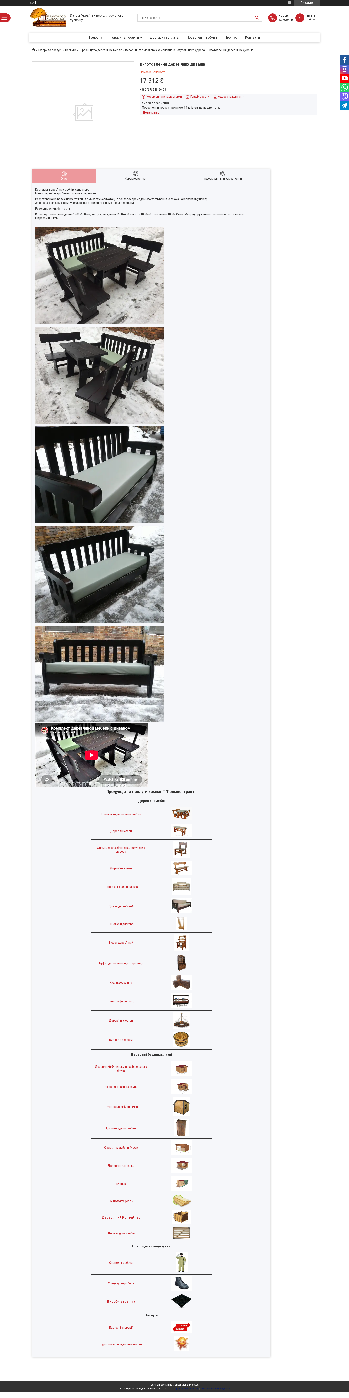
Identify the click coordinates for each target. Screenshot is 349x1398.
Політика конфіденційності (216, 1388)
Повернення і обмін (202, 37)
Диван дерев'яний (121, 906)
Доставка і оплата (164, 37)
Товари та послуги (124, 37)
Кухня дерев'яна (121, 982)
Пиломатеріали (121, 1201)
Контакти (252, 37)
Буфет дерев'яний (121, 942)
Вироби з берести (121, 1039)
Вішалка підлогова (121, 924)
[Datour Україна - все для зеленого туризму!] (48, 18)
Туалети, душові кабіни (121, 1128)
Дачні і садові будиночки (121, 1106)
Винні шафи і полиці (121, 1001)
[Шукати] (257, 17)
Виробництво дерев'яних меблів (100, 50)
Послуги (70, 50)
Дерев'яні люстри (121, 1020)
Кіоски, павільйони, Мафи (121, 1147)
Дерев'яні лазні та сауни (121, 1086)
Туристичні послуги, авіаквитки (121, 1344)
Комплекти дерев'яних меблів (121, 814)
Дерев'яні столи (121, 831)
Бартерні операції (121, 1327)
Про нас (231, 37)
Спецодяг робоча (121, 1262)
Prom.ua (194, 1384)
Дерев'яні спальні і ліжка (121, 886)
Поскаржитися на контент (184, 1388)
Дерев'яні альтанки (121, 1165)
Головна (95, 37)
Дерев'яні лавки (121, 868)
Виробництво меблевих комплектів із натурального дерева (165, 50)
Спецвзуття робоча (121, 1283)
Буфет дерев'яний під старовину (121, 963)
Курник (121, 1183)
